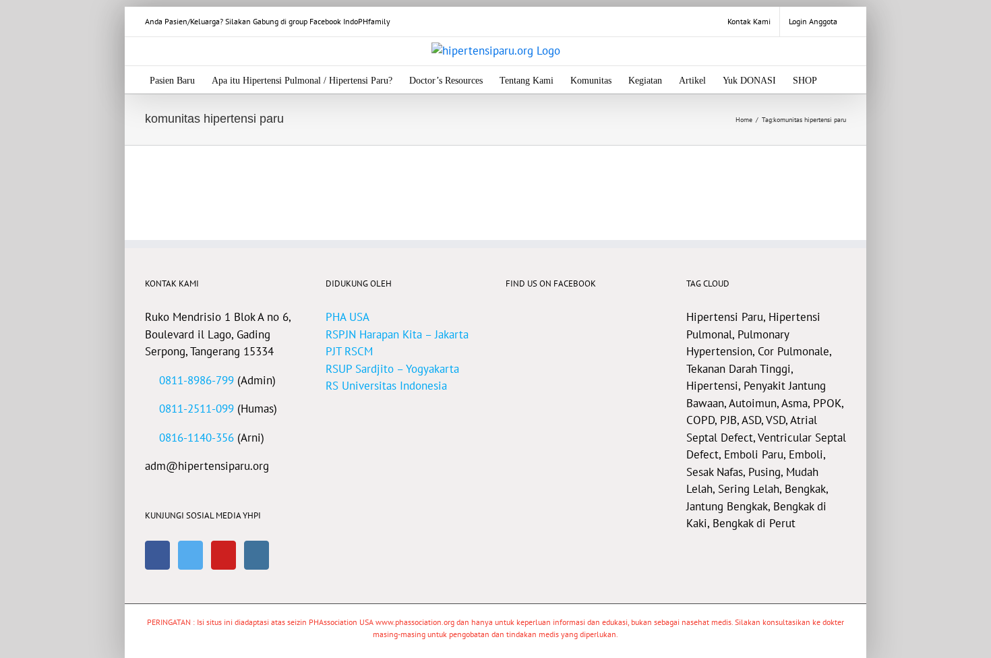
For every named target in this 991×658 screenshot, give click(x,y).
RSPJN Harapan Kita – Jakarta (397, 334)
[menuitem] (749, 21)
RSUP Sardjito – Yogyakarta (392, 368)
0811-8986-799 (196, 380)
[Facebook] (157, 555)
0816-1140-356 (196, 437)
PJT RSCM (349, 351)
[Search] (837, 79)
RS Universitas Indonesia (386, 385)
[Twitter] (190, 555)
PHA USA (347, 316)
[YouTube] (223, 555)
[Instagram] (256, 555)
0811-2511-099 (196, 408)
